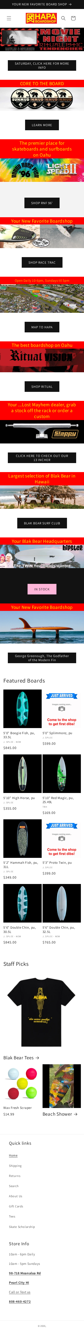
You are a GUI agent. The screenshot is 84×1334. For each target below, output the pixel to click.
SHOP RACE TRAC (42, 262)
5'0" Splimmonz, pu (58, 733)
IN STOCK (42, 589)
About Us (15, 1196)
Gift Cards (16, 1206)
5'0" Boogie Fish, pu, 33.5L (19, 735)
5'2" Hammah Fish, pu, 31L (20, 865)
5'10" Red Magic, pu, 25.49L (58, 800)
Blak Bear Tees (18, 1057)
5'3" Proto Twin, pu (57, 863)
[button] (9, 18)
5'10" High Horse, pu (19, 798)
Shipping (15, 1166)
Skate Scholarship (22, 1227)
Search (14, 1186)
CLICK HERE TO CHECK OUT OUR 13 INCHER (42, 457)
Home (13, 1155)
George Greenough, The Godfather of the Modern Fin (42, 658)
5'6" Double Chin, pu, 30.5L (19, 929)
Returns (14, 1176)
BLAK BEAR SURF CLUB (42, 523)
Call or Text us (19, 1292)
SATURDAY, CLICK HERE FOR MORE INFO (42, 65)
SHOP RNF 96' (42, 203)
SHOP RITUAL (42, 386)
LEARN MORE (42, 125)
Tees (12, 1216)
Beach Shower (57, 1114)
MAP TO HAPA (42, 327)
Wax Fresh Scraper (17, 1108)
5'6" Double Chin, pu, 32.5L (59, 929)
